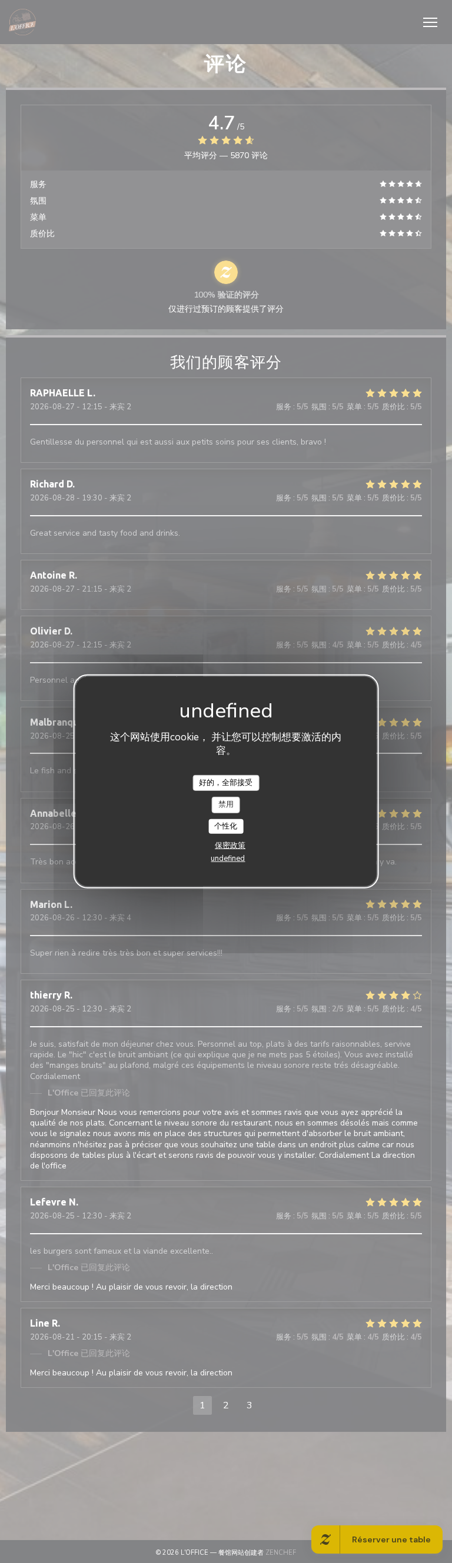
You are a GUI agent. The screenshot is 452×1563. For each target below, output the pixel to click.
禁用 (226, 804)
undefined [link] (228, 858)
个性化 (225, 826)
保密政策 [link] (230, 845)
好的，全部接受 (225, 782)
